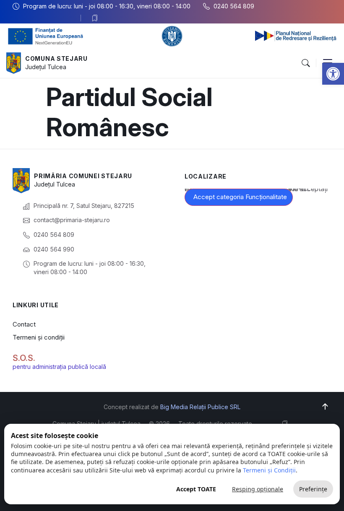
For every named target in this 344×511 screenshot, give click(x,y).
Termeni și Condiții (269, 470)
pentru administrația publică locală (59, 366)
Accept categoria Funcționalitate (240, 197)
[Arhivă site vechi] (96, 18)
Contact (24, 324)
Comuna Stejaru (56, 58)
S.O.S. (24, 358)
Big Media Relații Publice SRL (200, 406)
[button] (333, 74)
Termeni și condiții (39, 337)
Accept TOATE (196, 489)
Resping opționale (257, 489)
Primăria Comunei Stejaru (83, 175)
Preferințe (313, 489)
